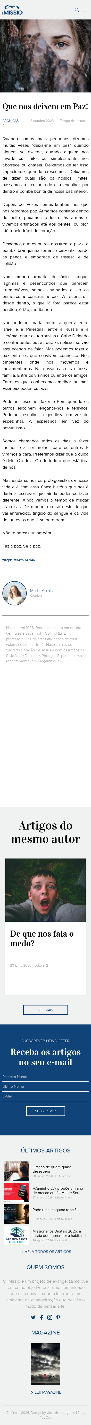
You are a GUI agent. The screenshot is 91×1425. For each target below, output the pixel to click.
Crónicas (10, 121)
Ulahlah (52, 1413)
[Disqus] (45, 735)
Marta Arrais (41, 590)
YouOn (45, 1418)
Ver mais (45, 1010)
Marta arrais (24, 560)
